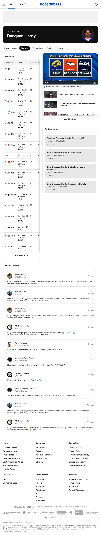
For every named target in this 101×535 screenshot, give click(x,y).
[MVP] (79, 511)
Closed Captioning (77, 462)
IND (13, 112)
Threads (39, 497)
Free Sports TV (10, 455)
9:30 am (22, 135)
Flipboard (40, 500)
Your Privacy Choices (79, 458)
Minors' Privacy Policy (79, 455)
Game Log (38, 48)
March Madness (10, 465)
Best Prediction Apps (13, 462)
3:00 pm (22, 185)
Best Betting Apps (11, 458)
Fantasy (24, 48)
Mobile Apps (9, 469)
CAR (13, 227)
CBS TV (39, 462)
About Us (40, 447)
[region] (70, 69)
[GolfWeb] (50, 517)
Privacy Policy (75, 451)
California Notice (77, 465)
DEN (13, 184)
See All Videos (70, 119)
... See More (51, 144)
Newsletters (74, 483)
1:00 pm (22, 69)
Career (60, 48)
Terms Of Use (75, 447)
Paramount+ (41, 458)
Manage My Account (78, 479)
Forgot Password (76, 490)
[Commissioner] (64, 511)
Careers (39, 451)
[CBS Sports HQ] (45, 506)
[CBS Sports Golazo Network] (71, 506)
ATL (13, 69)
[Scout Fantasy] (92, 512)
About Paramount (44, 455)
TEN (13, 236)
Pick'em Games (10, 447)
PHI (12, 173)
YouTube (40, 479)
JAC (13, 205)
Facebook (40, 490)
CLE (13, 101)
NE (12, 79)
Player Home (10, 48)
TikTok (39, 483)
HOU (13, 195)
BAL (13, 216)
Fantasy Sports (10, 451)
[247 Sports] (11, 512)
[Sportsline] (30, 512)
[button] (5, 4)
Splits (49, 48)
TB (12, 123)
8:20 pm (22, 163)
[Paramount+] (47, 512)
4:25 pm (23, 174)
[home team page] (9, 68)
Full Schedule (21, 255)
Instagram (40, 486)
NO (12, 134)
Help (5, 479)
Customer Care (10, 483)
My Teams (73, 486)
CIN (13, 90)
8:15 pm (22, 102)
